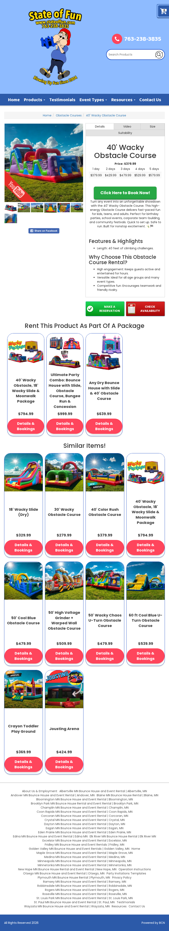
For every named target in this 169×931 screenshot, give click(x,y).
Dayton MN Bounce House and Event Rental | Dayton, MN (84, 824)
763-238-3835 (142, 39)
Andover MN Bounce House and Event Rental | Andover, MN (53, 795)
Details (100, 126)
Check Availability (150, 309)
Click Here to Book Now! (125, 193)
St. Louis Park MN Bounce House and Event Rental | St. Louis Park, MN (84, 898)
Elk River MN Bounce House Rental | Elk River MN (123, 836)
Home (14, 100)
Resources (122, 100)
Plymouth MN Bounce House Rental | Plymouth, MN (74, 877)
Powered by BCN (153, 923)
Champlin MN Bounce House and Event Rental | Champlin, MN (85, 808)
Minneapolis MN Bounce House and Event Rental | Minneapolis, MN (84, 861)
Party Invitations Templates (126, 873)
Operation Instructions (135, 869)
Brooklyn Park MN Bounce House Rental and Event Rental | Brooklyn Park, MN (84, 803)
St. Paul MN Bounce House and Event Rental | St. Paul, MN (74, 902)
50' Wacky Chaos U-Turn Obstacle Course (105, 620)
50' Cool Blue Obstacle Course (23, 620)
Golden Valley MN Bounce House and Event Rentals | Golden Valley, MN (79, 849)
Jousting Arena (64, 728)
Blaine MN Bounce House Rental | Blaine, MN (127, 795)
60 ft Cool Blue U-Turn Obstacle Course (145, 620)
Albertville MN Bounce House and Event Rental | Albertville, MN (103, 791)
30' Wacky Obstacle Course (64, 512)
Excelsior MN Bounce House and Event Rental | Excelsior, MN (84, 840)
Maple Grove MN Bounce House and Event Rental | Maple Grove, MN (84, 853)
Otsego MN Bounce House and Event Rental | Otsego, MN (63, 873)
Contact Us (150, 100)
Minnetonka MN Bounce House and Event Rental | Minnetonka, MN (84, 865)
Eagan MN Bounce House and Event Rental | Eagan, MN (84, 828)
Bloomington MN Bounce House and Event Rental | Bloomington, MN (84, 799)
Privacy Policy (121, 877)
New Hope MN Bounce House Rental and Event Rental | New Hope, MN (67, 869)
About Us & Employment (39, 791)
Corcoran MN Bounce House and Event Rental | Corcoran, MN (84, 816)
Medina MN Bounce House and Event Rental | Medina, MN (84, 857)
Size (152, 126)
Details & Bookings (26, 426)
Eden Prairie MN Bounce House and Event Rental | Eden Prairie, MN (84, 832)
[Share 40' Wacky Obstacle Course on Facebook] (43, 231)
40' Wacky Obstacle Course (106, 115)
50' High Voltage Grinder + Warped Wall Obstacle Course (64, 620)
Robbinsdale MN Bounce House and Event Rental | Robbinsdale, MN (84, 886)
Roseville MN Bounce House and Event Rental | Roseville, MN (84, 894)
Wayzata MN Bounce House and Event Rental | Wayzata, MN (67, 906)
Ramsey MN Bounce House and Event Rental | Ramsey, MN (84, 882)
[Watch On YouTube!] (20, 186)
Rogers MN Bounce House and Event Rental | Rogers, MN (84, 890)
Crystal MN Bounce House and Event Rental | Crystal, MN (85, 820)
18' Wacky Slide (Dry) (23, 512)
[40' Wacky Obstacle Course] (43, 162)
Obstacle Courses (69, 115)
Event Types (92, 100)
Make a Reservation (109, 309)
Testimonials (62, 100)
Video (127, 126)
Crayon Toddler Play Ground (23, 728)
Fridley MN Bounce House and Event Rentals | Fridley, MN (84, 845)
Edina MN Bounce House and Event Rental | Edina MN (50, 836)
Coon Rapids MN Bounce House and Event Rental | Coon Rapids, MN (85, 812)
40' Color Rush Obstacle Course (104, 512)
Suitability (125, 133)
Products (33, 100)
